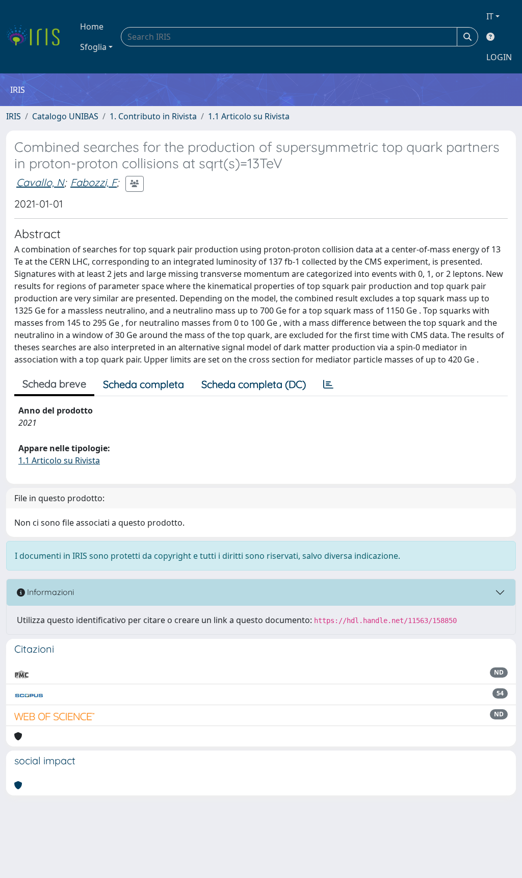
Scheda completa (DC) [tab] (253, 384)
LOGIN (499, 57)
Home (91, 26)
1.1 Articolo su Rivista (249, 116)
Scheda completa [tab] (143, 384)
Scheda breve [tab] (54, 383)
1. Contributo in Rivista (153, 116)
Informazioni (49, 592)
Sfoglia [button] (93, 47)
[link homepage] (37, 36)
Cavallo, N (40, 182)
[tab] (328, 384)
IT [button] (489, 16)
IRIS (13, 116)
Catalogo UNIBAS (65, 116)
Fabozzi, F (93, 182)
